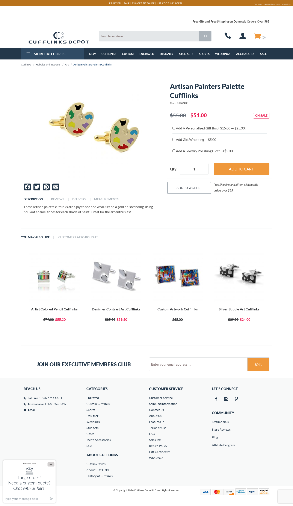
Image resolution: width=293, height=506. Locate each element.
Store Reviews (215, 429)
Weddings (222, 54)
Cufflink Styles (96, 464)
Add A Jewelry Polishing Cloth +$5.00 (204, 151)
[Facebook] (216, 399)
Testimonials (215, 422)
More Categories (49, 54)
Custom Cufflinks (98, 404)
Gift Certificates (159, 452)
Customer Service (161, 398)
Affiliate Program (215, 445)
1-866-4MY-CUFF (51, 398)
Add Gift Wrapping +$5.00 (195, 139)
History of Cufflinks (99, 476)
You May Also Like (35, 237)
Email (32, 410)
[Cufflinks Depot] (58, 38)
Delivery (79, 199)
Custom (128, 54)
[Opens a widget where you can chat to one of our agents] (29, 481)
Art (67, 64)
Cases (90, 434)
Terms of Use (157, 428)
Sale (263, 54)
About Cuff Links (97, 470)
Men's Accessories (98, 440)
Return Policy (158, 446)
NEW (92, 54)
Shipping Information (163, 404)
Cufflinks (108, 54)
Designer (166, 54)
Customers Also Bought (78, 237)
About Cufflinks (102, 455)
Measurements (106, 199)
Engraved (146, 54)
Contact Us (156, 410)
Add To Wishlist (189, 188)
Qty (173, 169)
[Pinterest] (236, 399)
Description (33, 199)
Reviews (57, 199)
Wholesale (156, 458)
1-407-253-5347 (55, 404)
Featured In (156, 422)
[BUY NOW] (54, 276)
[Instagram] (226, 399)
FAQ (152, 434)
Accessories (245, 54)
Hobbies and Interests (48, 64)
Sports (204, 54)
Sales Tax (155, 440)
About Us (155, 416)
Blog (215, 437)
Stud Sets (186, 54)
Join (258, 364)
